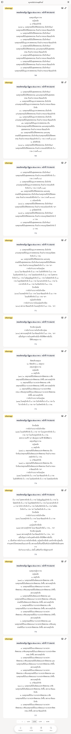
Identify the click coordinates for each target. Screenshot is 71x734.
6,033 (28, 721)
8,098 (47, 721)
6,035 (40, 721)
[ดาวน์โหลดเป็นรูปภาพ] (62, 8)
